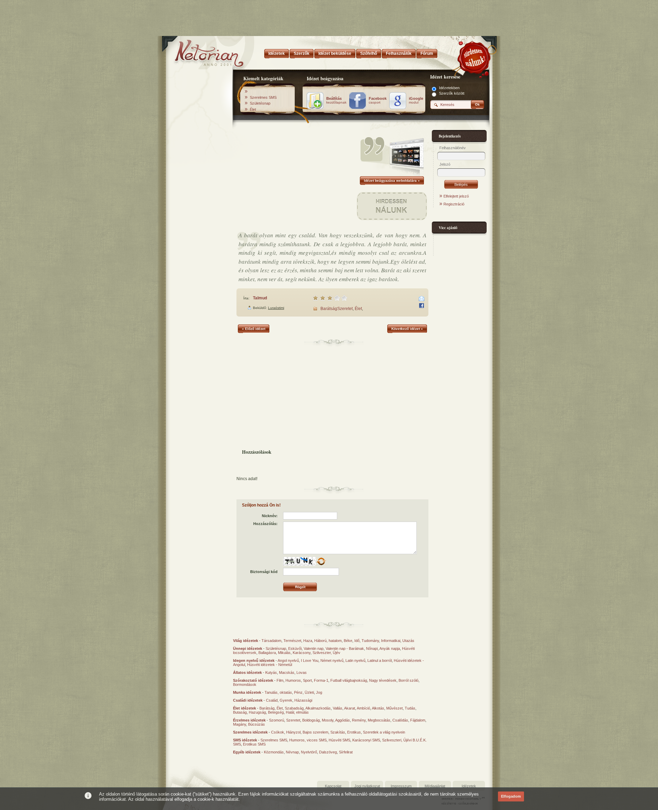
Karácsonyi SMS (366, 740)
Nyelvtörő (309, 752)
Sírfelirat (346, 752)
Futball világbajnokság (348, 680)
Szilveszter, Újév (326, 653)
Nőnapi (372, 648)
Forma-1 (321, 680)
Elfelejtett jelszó (456, 196)
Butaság (240, 712)
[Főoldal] (199, 51)
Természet (292, 641)
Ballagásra (267, 653)
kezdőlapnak (336, 100)
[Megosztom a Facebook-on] (421, 305)
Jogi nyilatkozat (367, 786)
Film (280, 680)
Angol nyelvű (288, 660)
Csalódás (400, 720)
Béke (348, 641)
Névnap (292, 752)
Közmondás (274, 752)
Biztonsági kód (264, 572)
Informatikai (390, 641)
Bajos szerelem (315, 732)
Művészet (394, 708)
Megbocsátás (379, 720)
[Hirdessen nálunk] (474, 56)
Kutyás (271, 672)
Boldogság (311, 720)
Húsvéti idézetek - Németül (269, 665)
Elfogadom (511, 796)
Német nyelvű (331, 660)
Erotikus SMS (254, 744)
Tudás (410, 708)
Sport (307, 680)
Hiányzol (293, 732)
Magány (239, 724)
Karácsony (301, 653)
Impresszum (401, 786)
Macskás (286, 672)
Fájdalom (417, 720)
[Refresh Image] (321, 564)
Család (272, 700)
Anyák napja (389, 648)
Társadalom (271, 641)
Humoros (293, 680)
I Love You (309, 660)
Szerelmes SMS (263, 97)
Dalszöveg (328, 752)
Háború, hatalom (328, 641)
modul (416, 100)
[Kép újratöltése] (321, 561)
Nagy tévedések (383, 680)
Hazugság (257, 712)
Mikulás (284, 653)
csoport (378, 100)
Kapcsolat (333, 786)
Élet (253, 109)
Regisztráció (453, 204)
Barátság (328, 308)
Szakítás (337, 732)
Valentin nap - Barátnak (345, 648)
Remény (359, 720)
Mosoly (327, 720)
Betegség (276, 712)
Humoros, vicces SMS (308, 740)
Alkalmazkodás (318, 708)
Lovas (301, 672)
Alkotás (378, 708)
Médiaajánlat (435, 786)
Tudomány (370, 641)
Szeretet (345, 308)
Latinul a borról (379, 660)
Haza (307, 641)
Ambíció (363, 708)
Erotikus (354, 732)
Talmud (260, 298)
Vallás (337, 708)
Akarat (349, 708)
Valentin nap (314, 648)
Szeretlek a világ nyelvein (384, 732)
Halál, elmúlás (297, 712)
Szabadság (294, 708)
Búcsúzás (256, 724)
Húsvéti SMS (339, 740)
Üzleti (309, 692)
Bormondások (244, 684)
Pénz (298, 692)
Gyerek (286, 700)
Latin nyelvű (355, 660)
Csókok (277, 732)
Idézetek (469, 786)
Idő (357, 641)
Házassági (303, 700)
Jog (319, 692)
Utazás (408, 641)
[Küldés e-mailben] (421, 298)
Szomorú (276, 720)
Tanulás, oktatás (278, 692)
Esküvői (295, 648)
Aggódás (342, 720)
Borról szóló (408, 680)
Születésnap (260, 103)
